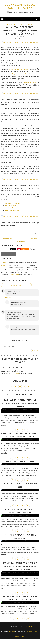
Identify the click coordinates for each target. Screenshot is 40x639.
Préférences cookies (19, 636)
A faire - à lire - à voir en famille (20, 24)
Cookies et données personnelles (26, 634)
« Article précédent (6, 238)
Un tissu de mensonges (12, 210)
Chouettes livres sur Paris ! (20, 461)
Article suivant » (34, 238)
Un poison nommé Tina (20, 74)
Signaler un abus (8, 634)
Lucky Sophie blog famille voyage (20, 6)
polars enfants (13, 111)
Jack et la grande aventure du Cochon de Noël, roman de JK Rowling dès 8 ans (20, 566)
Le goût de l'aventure (11, 208)
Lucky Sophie (15, 274)
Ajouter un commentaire (16, 285)
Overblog (29, 626)
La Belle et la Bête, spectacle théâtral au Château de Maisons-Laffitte (20, 403)
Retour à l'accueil (20, 241)
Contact (35, 631)
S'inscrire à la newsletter (8, 254)
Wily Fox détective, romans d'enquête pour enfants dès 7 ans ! (20, 30)
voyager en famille (30, 82)
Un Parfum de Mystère (12, 205)
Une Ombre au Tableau (12, 203)
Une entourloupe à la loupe (18, 69)
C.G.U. (15, 634)
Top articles (29, 631)
